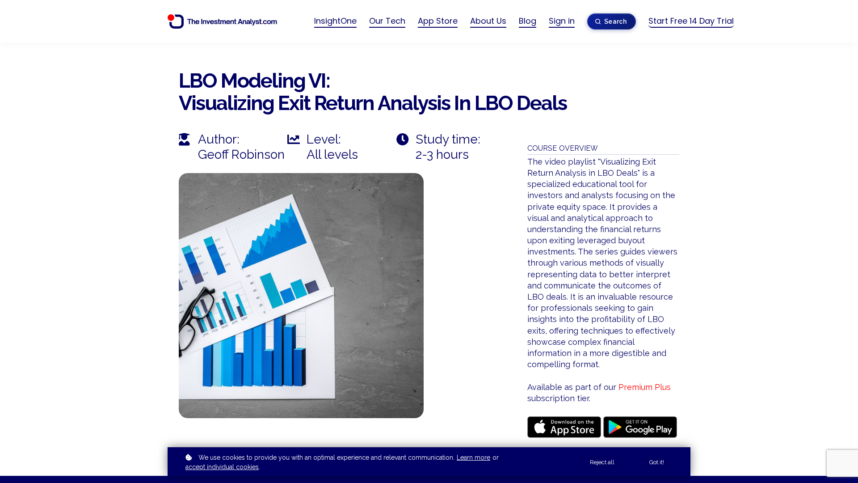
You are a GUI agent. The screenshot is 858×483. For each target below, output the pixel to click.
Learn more (473, 457)
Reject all (602, 462)
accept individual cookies (222, 466)
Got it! (656, 462)
